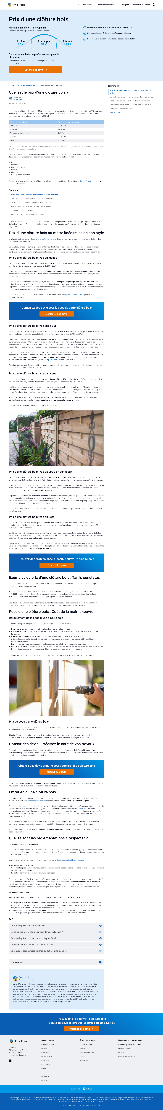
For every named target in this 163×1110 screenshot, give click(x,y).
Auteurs (82, 1049)
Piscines (44, 1049)
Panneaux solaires (47, 1045)
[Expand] (100, 926)
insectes (79, 809)
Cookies (121, 1052)
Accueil (11, 85)
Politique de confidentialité (127, 1056)
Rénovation (45, 1076)
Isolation (44, 1068)
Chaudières (45, 1052)
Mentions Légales (124, 1049)
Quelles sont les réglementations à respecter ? (30, 214)
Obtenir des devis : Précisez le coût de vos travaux (31, 206)
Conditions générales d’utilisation (129, 1045)
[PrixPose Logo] (18, 1041)
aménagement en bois (36, 801)
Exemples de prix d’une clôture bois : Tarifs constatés (32, 199)
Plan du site (84, 1060)
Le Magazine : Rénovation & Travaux (135, 5)
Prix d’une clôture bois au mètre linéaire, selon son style (34, 195)
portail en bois (54, 360)
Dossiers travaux (105, 5)
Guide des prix (84, 5)
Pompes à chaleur (47, 1056)
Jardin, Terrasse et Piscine (26, 85)
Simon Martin (24, 977)
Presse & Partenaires (87, 1052)
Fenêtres (44, 1080)
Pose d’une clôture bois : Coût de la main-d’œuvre (31, 202)
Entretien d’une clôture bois (22, 210)
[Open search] (154, 5)
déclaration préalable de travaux (70, 860)
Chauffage (45, 1060)
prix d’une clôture (47, 239)
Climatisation (45, 1064)
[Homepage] (41, 5)
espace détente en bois (74, 295)
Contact (82, 1056)
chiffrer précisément (86, 181)
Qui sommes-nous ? (86, 1045)
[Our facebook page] (10, 1060)
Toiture (43, 1072)
